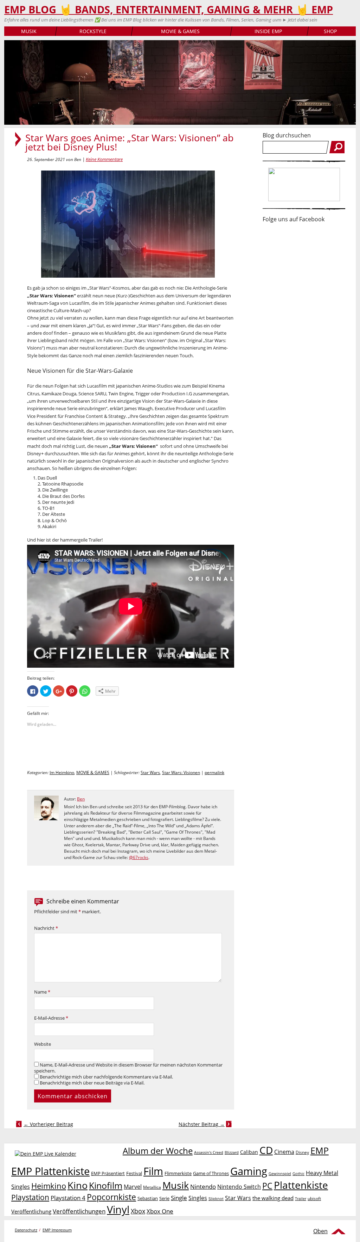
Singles (197, 1198)
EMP (319, 1150)
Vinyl (118, 1209)
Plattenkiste (301, 1185)
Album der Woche (158, 1150)
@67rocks (138, 857)
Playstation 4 (68, 1198)
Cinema (284, 1152)
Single (179, 1198)
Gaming (248, 1171)
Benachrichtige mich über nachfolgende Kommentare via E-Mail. (106, 1077)
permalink (214, 773)
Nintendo (203, 1186)
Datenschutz (26, 1229)
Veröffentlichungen (79, 1211)
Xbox (138, 1211)
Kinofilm (105, 1185)
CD (266, 1150)
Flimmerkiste (178, 1173)
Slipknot (216, 1198)
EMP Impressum (57, 1229)
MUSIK (29, 31)
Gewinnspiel (280, 1173)
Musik (175, 1185)
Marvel (133, 1186)
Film (153, 1171)
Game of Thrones (211, 1173)
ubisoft (314, 1198)
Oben (320, 1231)
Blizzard (232, 1152)
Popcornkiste (111, 1197)
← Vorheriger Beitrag (48, 1124)
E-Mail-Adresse (51, 1018)
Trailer (300, 1198)
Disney (302, 1152)
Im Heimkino (62, 773)
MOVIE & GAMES (180, 31)
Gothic (298, 1173)
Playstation (30, 1197)
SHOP (330, 31)
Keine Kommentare (104, 159)
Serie (164, 1198)
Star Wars (150, 773)
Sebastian (147, 1198)
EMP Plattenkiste (50, 1171)
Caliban (249, 1152)
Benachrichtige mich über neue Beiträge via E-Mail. (92, 1083)
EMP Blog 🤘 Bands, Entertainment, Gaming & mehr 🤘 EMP (168, 9)
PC (267, 1185)
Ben (81, 799)
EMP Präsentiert (108, 1173)
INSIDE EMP (268, 31)
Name (42, 992)
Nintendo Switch (239, 1187)
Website (42, 1044)
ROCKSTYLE (93, 31)
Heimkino (48, 1186)
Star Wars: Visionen (181, 773)
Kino (78, 1185)
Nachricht (46, 928)
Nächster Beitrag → (202, 1124)
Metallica (152, 1187)
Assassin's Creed (208, 1152)
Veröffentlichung (31, 1211)
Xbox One (160, 1211)
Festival (134, 1173)
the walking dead (273, 1197)
